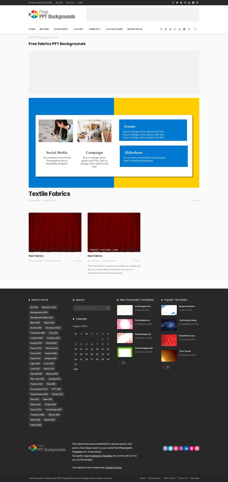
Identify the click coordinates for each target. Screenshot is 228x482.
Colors (78, 29)
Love (35, 368)
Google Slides (114, 29)
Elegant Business (187, 306)
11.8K (137, 261)
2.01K (78, 261)
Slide (47, 399)
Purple (57, 394)
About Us (70, 2)
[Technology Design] (169, 325)
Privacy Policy (154, 478)
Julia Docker (95, 261)
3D (34, 307)
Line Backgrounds (143, 306)
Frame (36, 353)
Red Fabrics (36, 256)
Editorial (106, 250)
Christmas (38, 332)
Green (51, 353)
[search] (195, 29)
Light (35, 363)
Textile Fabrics (49, 193)
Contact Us (183, 478)
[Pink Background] (125, 324)
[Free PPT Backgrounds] (47, 447)
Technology (53, 409)
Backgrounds (39, 312)
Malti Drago (36, 200)
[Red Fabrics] (55, 232)
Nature (51, 373)
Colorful (36, 338)
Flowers (52, 348)
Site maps (194, 478)
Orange (54, 378)
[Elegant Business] (169, 310)
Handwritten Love (187, 335)
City (53, 332)
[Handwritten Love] (169, 340)
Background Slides (42, 317)
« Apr (75, 369)
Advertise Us (134, 29)
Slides (35, 404)
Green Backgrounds (144, 348)
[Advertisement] (142, 15)
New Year (37, 378)
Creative (53, 338)
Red (116, 250)
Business (53, 327)
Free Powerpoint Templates (98, 455)
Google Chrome (113, 467)
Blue (49, 322)
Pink (51, 384)
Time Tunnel (185, 351)
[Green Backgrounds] (125, 352)
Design (36, 343)
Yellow (36, 424)
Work (35, 419)
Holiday (50, 358)
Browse (59, 2)
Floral (51, 343)
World (50, 419)
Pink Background (142, 320)
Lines (49, 363)
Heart (35, 358)
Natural (36, 373)
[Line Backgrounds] (125, 310)
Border (36, 327)
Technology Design (188, 320)
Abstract (49, 307)
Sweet (36, 409)
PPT (56, 389)
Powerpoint (39, 389)
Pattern (36, 384)
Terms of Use (169, 478)
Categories (60, 29)
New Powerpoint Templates (137, 300)
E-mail (80, 2)
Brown (94, 250)
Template (94, 29)
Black (35, 322)
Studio (50, 404)
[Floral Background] (125, 338)
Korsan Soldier (37, 261)
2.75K (196, 200)
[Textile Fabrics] (114, 143)
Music (49, 368)
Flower (36, 348)
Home (32, 29)
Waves (54, 414)
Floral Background (143, 334)
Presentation (39, 394)
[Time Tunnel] (169, 356)
